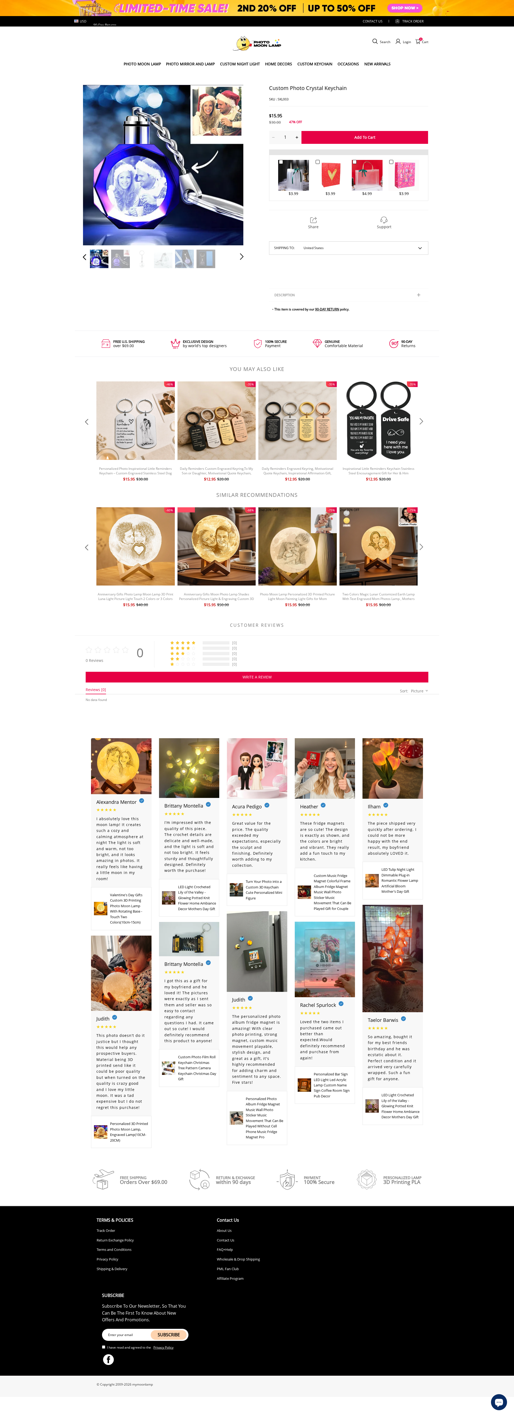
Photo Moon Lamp (142, 63)
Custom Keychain (314, 63)
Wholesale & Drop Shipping (238, 1259)
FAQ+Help (225, 1249)
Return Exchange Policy (115, 1240)
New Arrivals (377, 63)
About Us (224, 1230)
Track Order (413, 21)
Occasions (348, 63)
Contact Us (225, 1240)
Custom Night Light (240, 63)
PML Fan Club (228, 1268)
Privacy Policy (107, 1259)
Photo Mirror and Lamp (190, 63)
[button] (95, 164)
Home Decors (278, 63)
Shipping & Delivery (112, 1268)
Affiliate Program (230, 1278)
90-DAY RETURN (327, 309)
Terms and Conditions (114, 1249)
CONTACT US (373, 21)
